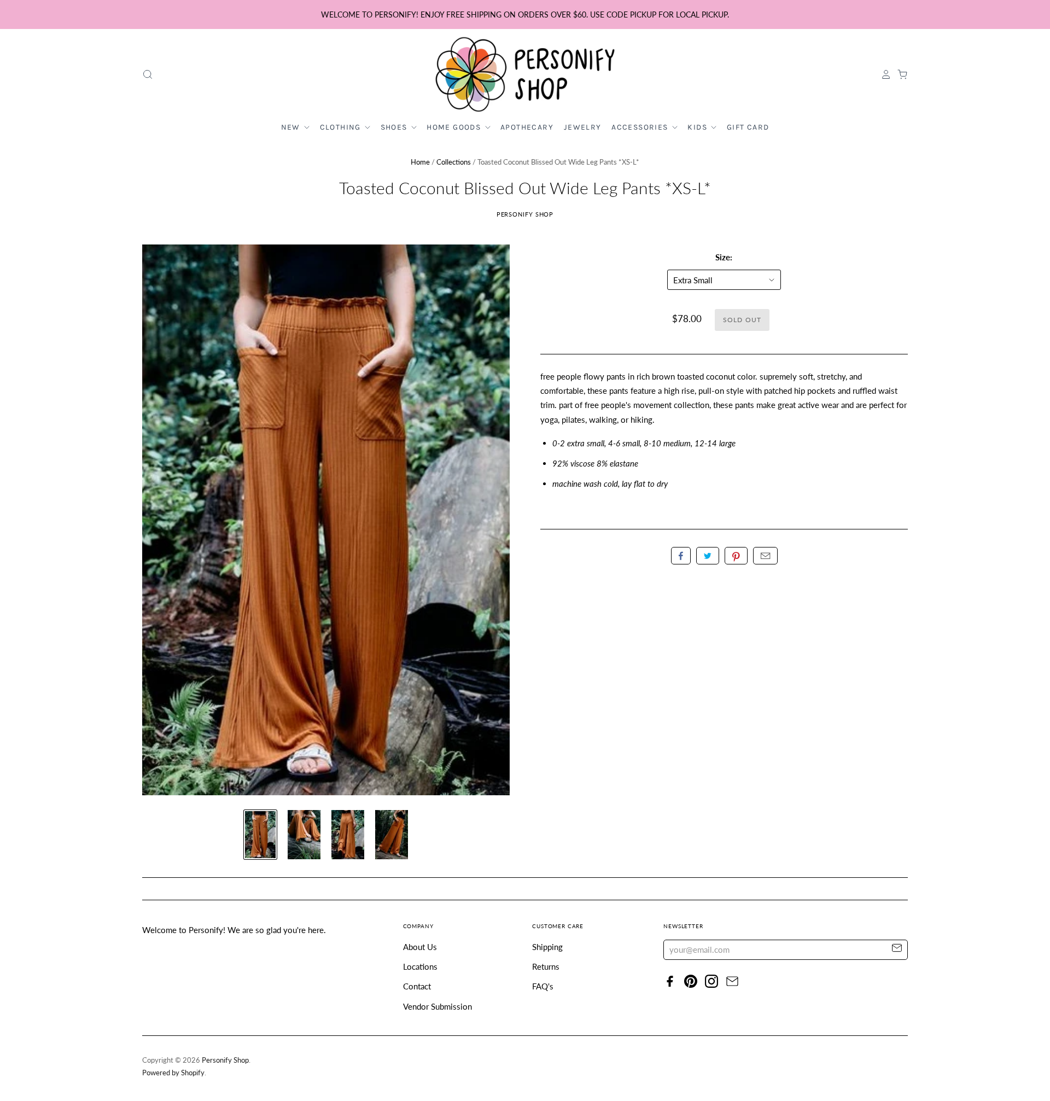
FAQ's (542, 986)
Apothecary (526, 127)
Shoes (395, 127)
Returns (545, 966)
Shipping (547, 947)
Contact (417, 986)
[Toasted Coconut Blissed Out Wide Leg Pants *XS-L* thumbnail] (260, 834)
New (292, 127)
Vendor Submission (437, 1006)
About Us (420, 947)
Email (765, 555)
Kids (698, 127)
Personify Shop (525, 214)
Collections (453, 162)
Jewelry (583, 127)
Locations (420, 966)
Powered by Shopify (173, 1072)
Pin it (736, 555)
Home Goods (455, 127)
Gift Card (748, 127)
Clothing (342, 127)
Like (681, 555)
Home (420, 162)
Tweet (707, 555)
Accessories (640, 127)
